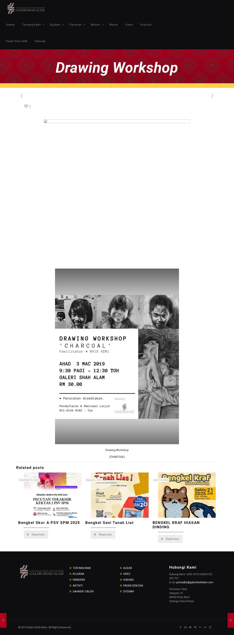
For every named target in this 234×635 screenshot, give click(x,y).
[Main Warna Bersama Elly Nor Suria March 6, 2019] (231, 620)
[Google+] (185, 627)
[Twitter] (190, 627)
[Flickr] (205, 627)
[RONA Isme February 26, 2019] (3, 620)
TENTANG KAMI (82, 568)
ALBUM (127, 568)
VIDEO (126, 573)
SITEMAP (128, 591)
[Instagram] (210, 627)
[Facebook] (180, 627)
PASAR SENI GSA (133, 585)
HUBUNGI (128, 579)
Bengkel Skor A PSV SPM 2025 (49, 522)
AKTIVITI (78, 585)
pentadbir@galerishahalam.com (194, 582)
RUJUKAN (78, 573)
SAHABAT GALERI (83, 591)
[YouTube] (200, 627)
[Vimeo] (195, 627)
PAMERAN (79, 579)
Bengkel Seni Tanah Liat (109, 522)
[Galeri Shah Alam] (25, 8)
